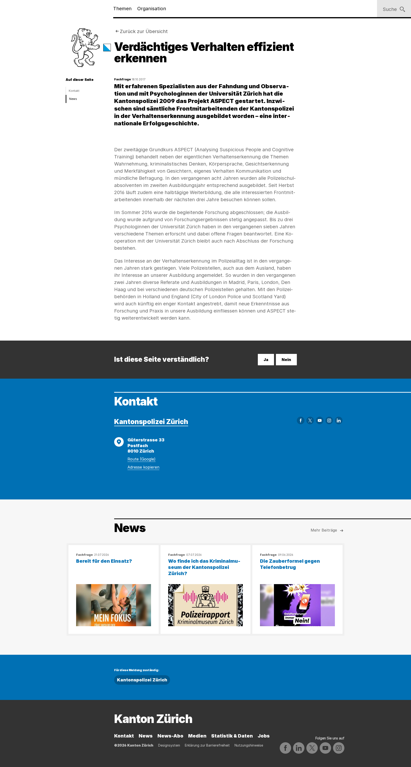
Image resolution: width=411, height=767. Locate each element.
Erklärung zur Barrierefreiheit (207, 745)
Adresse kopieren (143, 467)
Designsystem (169, 745)
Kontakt (74, 91)
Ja (266, 359)
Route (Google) (141, 459)
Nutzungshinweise (249, 745)
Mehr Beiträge (324, 530)
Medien (197, 736)
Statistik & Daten (232, 736)
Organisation (151, 8)
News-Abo (170, 736)
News (73, 99)
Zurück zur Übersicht (144, 31)
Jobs (264, 736)
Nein (286, 359)
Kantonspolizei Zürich (151, 422)
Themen (122, 8)
